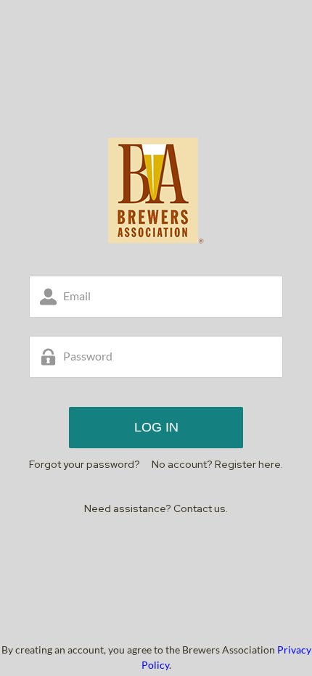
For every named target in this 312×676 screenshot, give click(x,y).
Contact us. (200, 508)
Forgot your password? (84, 464)
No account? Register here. (217, 464)
